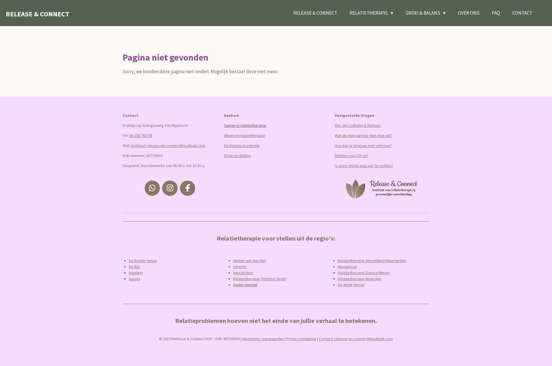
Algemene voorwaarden (263, 338)
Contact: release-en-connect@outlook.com (356, 338)
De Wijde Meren (351, 284)
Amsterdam (243, 272)
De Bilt (134, 266)
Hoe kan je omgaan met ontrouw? (363, 145)
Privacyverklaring (301, 338)
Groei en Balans (237, 155)
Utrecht (239, 266)
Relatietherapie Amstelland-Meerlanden (372, 260)
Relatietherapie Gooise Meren (364, 272)
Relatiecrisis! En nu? (351, 155)
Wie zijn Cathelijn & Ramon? (358, 125)
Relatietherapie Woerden (359, 278)
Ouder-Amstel (245, 284)
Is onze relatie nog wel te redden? (364, 165)
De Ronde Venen (143, 260)
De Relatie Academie (242, 145)
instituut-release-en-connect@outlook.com (168, 145)
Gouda (134, 278)
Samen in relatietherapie (245, 125)
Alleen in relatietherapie (244, 135)
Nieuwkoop (347, 266)
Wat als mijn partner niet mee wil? (363, 135)
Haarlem (136, 272)
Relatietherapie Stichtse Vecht (259, 278)
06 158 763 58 (140, 135)
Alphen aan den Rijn (249, 260)
